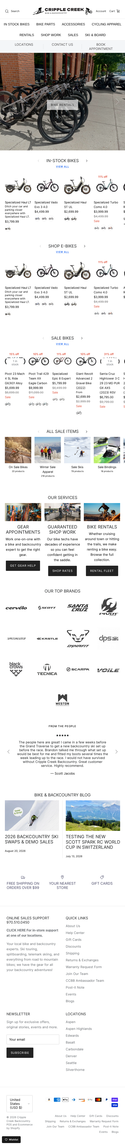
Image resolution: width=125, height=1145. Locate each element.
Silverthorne (75, 1070)
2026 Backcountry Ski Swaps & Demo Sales (31, 839)
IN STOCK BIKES (16, 24)
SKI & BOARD (95, 35)
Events (71, 994)
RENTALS (27, 35)
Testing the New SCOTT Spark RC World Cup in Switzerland (93, 842)
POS (9, 1124)
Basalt (70, 1042)
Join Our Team (77, 974)
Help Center (75, 933)
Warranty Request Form (84, 967)
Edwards (72, 1036)
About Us (73, 926)
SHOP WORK (51, 35)
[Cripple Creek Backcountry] (62, 11)
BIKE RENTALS (62, 105)
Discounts (73, 946)
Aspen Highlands (79, 1029)
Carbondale (74, 1049)
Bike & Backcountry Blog (62, 794)
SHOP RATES (62, 570)
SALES (73, 35)
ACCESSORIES (73, 24)
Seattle (71, 1063)
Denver (71, 1056)
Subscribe (20, 1052)
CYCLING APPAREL (106, 24)
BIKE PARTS (45, 24)
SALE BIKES (62, 338)
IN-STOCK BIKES (62, 160)
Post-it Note (75, 987)
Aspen (71, 1022)
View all (62, 166)
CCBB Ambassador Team (85, 981)
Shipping (72, 953)
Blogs (70, 1001)
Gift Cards (73, 940)
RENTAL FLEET (102, 570)
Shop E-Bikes (62, 246)
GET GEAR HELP (23, 565)
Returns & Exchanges (82, 960)
